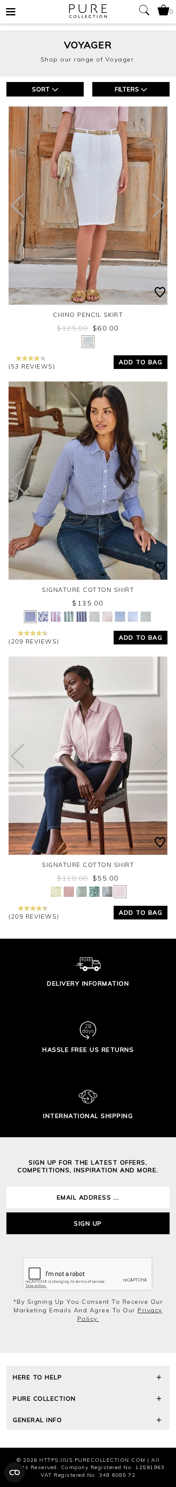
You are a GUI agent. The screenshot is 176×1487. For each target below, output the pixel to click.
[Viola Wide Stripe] (56, 617)
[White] (88, 342)
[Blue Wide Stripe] (81, 617)
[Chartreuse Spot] (56, 892)
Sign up (88, 1223)
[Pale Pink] (120, 892)
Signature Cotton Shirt (88, 590)
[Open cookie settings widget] (14, 1472)
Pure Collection (44, 1398)
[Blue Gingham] (30, 617)
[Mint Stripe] (146, 617)
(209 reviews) (34, 641)
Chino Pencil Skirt (88, 315)
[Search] (144, 11)
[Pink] (107, 617)
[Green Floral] (81, 892)
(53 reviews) (32, 366)
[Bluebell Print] (43, 617)
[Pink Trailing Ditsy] (133, 617)
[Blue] (120, 617)
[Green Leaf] (94, 892)
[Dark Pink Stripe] (69, 892)
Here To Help (37, 1377)
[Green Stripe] (69, 617)
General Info (37, 1420)
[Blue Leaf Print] (107, 892)
